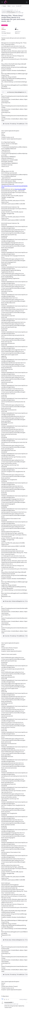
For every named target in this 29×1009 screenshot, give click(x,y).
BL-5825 (18, 6)
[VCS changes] (8, 999)
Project (3, 27)
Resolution (4, 31)
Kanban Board (17, 31)
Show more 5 (4, 35)
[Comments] (2, 999)
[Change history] (6, 999)
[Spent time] (4, 999)
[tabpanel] (14, 1005)
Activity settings (23, 999)
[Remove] (7, 25)
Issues (13, 6)
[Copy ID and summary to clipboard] (21, 6)
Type (16, 27)
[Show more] (1, 23)
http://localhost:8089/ (20, 189)
